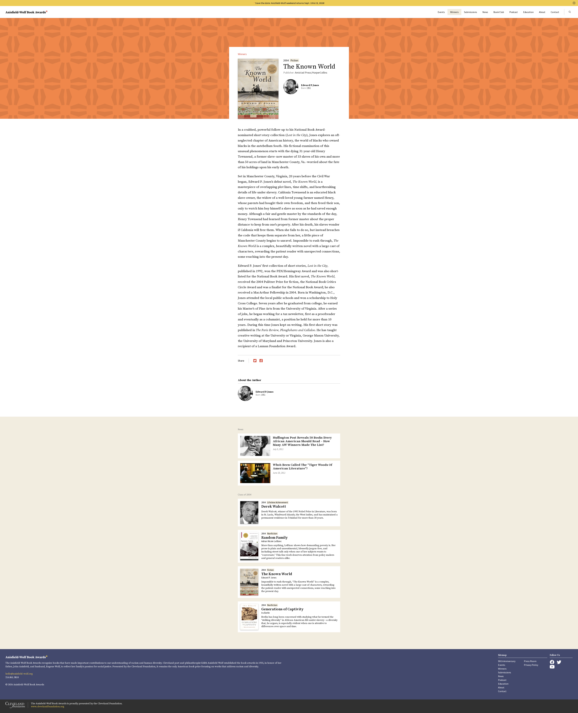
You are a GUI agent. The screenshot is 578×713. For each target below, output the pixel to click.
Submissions (470, 12)
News (485, 12)
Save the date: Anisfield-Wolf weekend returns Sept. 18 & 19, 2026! (289, 3)
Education (528, 12)
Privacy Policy (531, 664)
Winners (454, 12)
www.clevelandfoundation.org (47, 706)
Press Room (530, 661)
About (542, 12)
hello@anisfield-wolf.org (19, 673)
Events (441, 12)
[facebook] (552, 662)
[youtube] (552, 666)
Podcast (513, 12)
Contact (555, 12)
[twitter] (559, 662)
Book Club (498, 12)
